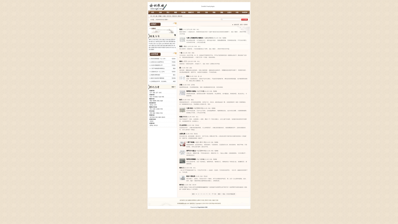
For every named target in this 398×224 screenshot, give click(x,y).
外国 (237, 12)
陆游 (174, 68)
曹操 (151, 101)
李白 (172, 45)
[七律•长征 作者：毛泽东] (182, 112)
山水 (163, 43)
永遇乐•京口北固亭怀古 (157, 62)
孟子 (157, 92)
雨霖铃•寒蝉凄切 (155, 75)
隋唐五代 (191, 12)
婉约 (167, 45)
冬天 (150, 45)
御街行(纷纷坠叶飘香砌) (157, 78)
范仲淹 (173, 78)
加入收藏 (188, 200)
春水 (184, 61)
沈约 (155, 105)
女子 (154, 41)
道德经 (152, 49)
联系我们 (194, 200)
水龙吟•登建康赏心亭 (157, 65)
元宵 (154, 43)
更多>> (174, 87)
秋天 (174, 43)
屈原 (154, 92)
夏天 (171, 43)
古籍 (164, 16)
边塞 (161, 45)
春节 (151, 43)
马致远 (158, 113)
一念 (180, 53)
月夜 (180, 85)
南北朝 (183, 12)
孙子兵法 (171, 47)
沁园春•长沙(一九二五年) (158, 71)
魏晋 (175, 12)
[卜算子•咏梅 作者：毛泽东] (182, 146)
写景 (164, 41)
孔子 (151, 92)
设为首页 (182, 200)
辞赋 (159, 16)
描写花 (158, 41)
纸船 (183, 116)
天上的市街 (183, 125)
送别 (164, 45)
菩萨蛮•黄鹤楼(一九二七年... (158, 58)
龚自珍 (163, 117)
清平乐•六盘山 (196, 151)
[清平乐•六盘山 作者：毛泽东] (182, 154)
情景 (158, 45)
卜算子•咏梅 (196, 142)
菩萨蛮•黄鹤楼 (195, 159)
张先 (161, 113)
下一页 (214, 194)
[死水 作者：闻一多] (182, 80)
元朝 (206, 12)
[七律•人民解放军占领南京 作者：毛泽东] (182, 41)
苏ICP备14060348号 (215, 203)
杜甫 (154, 109)
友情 (161, 41)
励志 (169, 39)
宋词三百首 (158, 39)
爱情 (153, 45)
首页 (152, 12)
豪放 (169, 45)
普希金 (151, 125)
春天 (168, 43)
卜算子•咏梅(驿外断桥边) (158, 68)
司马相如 (155, 96)
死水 (187, 76)
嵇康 (161, 101)
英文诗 (174, 16)
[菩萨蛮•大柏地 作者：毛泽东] (182, 95)
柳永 (174, 75)
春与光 (181, 185)
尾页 (219, 194)
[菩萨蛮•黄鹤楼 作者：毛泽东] (182, 163)
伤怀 (151, 41)
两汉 (168, 12)
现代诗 (180, 16)
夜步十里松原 (190, 176)
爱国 (172, 39)
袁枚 (156, 117)
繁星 (183, 29)
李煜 (161, 109)
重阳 (172, 41)
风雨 (165, 43)
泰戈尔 (156, 125)
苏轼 (155, 47)
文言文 (169, 16)
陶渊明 (155, 101)
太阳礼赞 (182, 134)
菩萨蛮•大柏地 (195, 91)
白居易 (152, 47)
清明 (169, 41)
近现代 (229, 12)
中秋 (167, 41)
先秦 (160, 12)
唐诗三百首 (152, 39)
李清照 (163, 47)
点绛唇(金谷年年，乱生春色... (159, 81)
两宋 (198, 12)
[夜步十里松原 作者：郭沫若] (182, 180)
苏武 (151, 96)
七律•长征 (194, 108)
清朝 (221, 12)
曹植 (158, 101)
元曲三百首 (165, 39)
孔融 (159, 96)
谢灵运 (151, 105)
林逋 (174, 81)
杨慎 (159, 117)
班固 (162, 96)
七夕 (157, 43)
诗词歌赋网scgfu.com (183, 203)
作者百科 (244, 12)
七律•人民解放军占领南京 (199, 38)
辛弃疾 (159, 47)
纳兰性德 (152, 117)
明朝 (214, 12)
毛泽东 (167, 47)
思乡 (160, 43)
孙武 (160, 92)
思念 (155, 45)
